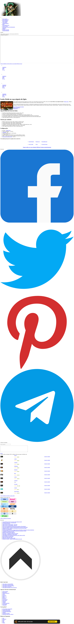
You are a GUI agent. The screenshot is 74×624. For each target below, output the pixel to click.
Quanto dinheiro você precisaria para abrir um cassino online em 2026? (13, 535)
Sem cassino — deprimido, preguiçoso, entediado (10, 533)
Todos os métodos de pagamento (5, 518)
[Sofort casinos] (12, 504)
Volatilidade (4, 67)
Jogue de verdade (47, 456)
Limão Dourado (31, 141)
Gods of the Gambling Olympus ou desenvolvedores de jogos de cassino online (15, 527)
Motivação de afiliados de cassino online (8, 538)
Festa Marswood (44, 141)
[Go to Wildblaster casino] (7, 467)
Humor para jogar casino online (7, 537)
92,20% (3, 96)
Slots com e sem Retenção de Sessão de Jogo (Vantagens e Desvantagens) (14, 526)
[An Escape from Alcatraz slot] (38, 92)
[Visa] (4, 499)
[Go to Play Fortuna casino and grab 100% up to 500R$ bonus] (7, 492)
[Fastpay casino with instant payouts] (10, 15)
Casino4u (15, 462)
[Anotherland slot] (38, 83)
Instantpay (16, 469)
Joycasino (15, 484)
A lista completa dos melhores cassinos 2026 (7, 495)
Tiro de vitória (31, 144)
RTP (3, 86)
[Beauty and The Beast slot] (38, 65)
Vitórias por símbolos (16, 107)
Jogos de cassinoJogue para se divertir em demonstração (8, 26)
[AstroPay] (12, 509)
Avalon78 (15, 480)
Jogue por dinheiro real (4, 63)
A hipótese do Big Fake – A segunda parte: (9, 522)
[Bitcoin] (4, 511)
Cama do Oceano (44, 144)
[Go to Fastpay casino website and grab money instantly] (7, 456)
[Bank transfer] (4, 506)
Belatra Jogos (66, 101)
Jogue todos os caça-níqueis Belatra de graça (15, 63)
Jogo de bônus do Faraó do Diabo (18, 106)
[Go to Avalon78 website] (7, 482)
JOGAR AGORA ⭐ (52, 621)
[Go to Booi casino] (7, 474)
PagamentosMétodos (4, 28)
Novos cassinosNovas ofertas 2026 (5, 19)
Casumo (15, 487)
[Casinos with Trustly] (4, 516)
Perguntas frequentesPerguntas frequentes (5, 30)
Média (3, 68)
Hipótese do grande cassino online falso (8, 532)
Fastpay (15, 455)
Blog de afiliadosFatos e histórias (5, 21)
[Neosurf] (12, 499)
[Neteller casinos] (4, 502)
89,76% (3, 78)
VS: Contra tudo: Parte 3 (6, 523)
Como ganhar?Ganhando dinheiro (5, 23)
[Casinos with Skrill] (12, 502)
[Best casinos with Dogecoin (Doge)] (12, 511)
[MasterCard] (4, 509)
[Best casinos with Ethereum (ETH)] (12, 513)
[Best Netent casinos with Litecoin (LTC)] (4, 513)
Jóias (37, 144)
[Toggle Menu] (0, 17)
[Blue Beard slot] (38, 74)
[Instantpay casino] (7, 471)
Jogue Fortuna (16, 491)
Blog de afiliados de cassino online (7, 536)
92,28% (3, 87)
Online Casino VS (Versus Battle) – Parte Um (9, 525)
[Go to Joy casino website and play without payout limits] (7, 485)
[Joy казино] (7, 478)
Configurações (15, 108)
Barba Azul (38, 141)
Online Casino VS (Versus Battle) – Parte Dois (9, 524)
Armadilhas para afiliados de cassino (8, 531)
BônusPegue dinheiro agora (5, 25)
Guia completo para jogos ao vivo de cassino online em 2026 (12, 521)
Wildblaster (16, 466)
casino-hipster (3, 0)
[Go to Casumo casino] (7, 489)
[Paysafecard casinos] (4, 504)
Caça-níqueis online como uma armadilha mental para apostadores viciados (14, 530)
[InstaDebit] (12, 506)
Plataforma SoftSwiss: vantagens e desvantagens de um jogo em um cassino (14, 528)
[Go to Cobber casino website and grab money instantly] (7, 460)
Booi (15, 473)
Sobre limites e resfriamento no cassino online (9, 534)
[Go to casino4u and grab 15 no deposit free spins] (7, 464)
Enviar (1, 453)
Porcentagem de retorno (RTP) (7, 136)
